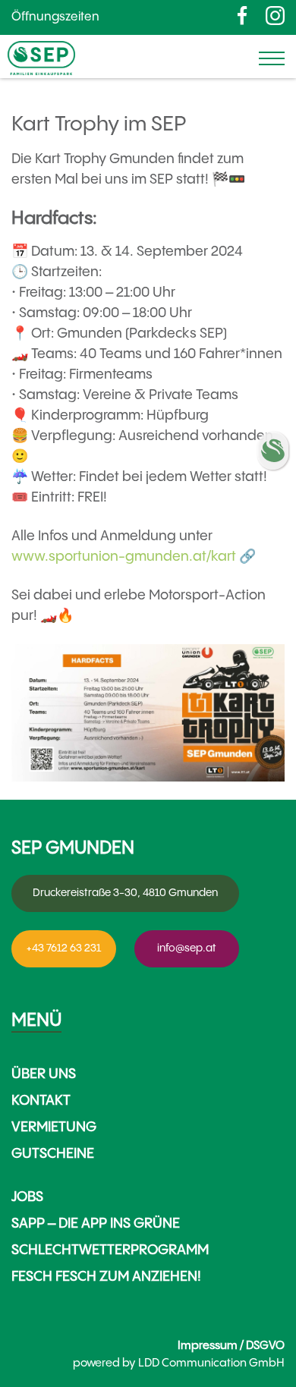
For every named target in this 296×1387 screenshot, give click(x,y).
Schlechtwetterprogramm (110, 1250)
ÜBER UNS (43, 1074)
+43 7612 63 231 (64, 948)
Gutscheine (52, 1153)
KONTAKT (41, 1100)
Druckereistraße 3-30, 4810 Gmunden (125, 893)
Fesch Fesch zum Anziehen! (106, 1276)
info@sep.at (186, 948)
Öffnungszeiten (55, 17)
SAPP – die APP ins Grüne (95, 1223)
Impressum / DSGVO (231, 1345)
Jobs (27, 1197)
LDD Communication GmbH (211, 1363)
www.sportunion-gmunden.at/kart (123, 556)
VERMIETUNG (53, 1127)
